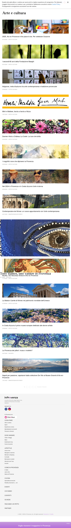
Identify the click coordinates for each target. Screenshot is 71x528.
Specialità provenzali (10, 480)
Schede (7, 500)
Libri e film (7, 472)
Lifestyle (8, 448)
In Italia (6, 470)
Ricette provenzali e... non (11, 482)
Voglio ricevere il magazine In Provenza (34, 526)
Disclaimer (46, 514)
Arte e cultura (8, 422)
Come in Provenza (12, 467)
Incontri (6, 463)
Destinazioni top (9, 442)
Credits (51, 514)
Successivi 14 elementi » (42, 386)
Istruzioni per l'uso (9, 461)
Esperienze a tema (9, 427)
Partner (8, 508)
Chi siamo (8, 491)
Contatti (8, 495)
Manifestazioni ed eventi (11, 429)
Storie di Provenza (9, 474)
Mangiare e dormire (10, 452)
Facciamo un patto (12, 504)
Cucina (7, 478)
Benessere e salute (9, 459)
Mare (6, 440)
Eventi (7, 487)
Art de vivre (7, 450)
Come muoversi (9, 444)
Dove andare (10, 435)
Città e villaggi (8, 437)
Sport (6, 424)
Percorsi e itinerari (9, 431)
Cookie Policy (56, 4)
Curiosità (7, 457)
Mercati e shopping (9, 455)
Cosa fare (9, 420)
